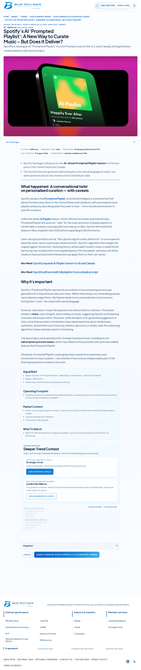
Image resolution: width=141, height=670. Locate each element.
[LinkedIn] (128, 662)
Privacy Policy (99, 659)
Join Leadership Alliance (41, 496)
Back (26, 555)
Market (14, 17)
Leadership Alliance (117, 621)
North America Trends (40, 17)
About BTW (9, 659)
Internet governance (17, 612)
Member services (117, 612)
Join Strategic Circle (40, 472)
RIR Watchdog (12, 621)
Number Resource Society (17, 627)
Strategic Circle (116, 627)
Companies (79, 634)
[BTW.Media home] (23, 5)
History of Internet (48, 634)
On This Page (12, 142)
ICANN (43, 627)
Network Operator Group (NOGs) (17, 640)
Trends (24, 17)
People (77, 621)
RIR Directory (46, 640)
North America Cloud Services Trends (71, 17)
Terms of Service (12, 665)
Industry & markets (84, 612)
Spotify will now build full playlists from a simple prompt (66, 272)
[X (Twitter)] (134, 662)
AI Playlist (45, 218)
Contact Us (66, 659)
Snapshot (28, 545)
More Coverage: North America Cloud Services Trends (66, 555)
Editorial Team (25, 659)
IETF (7, 634)
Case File (44, 621)
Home (6, 17)
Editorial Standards (46, 659)
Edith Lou (34, 149)
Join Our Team (82, 659)
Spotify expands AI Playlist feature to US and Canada (64, 263)
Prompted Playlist (55, 198)
